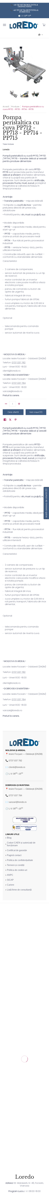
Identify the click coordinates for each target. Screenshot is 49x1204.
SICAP (10, 880)
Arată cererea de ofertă (46, 503)
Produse (15, 106)
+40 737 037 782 (19, 5)
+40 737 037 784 (19, 10)
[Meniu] (4, 24)
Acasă (6, 106)
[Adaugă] (19, 404)
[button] (44, 24)
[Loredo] (24, 25)
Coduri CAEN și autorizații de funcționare (21, 844)
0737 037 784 (19, 383)
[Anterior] (5, 66)
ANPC (10, 875)
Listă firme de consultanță (19, 890)
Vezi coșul (35, 412)
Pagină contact (14, 855)
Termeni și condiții (15, 865)
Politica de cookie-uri (17, 870)
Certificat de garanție (17, 850)
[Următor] (44, 66)
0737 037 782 (18, 362)
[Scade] (6, 404)
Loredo (6, 149)
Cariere (10, 885)
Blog (9, 838)
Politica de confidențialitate (20, 860)
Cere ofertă (13, 412)
